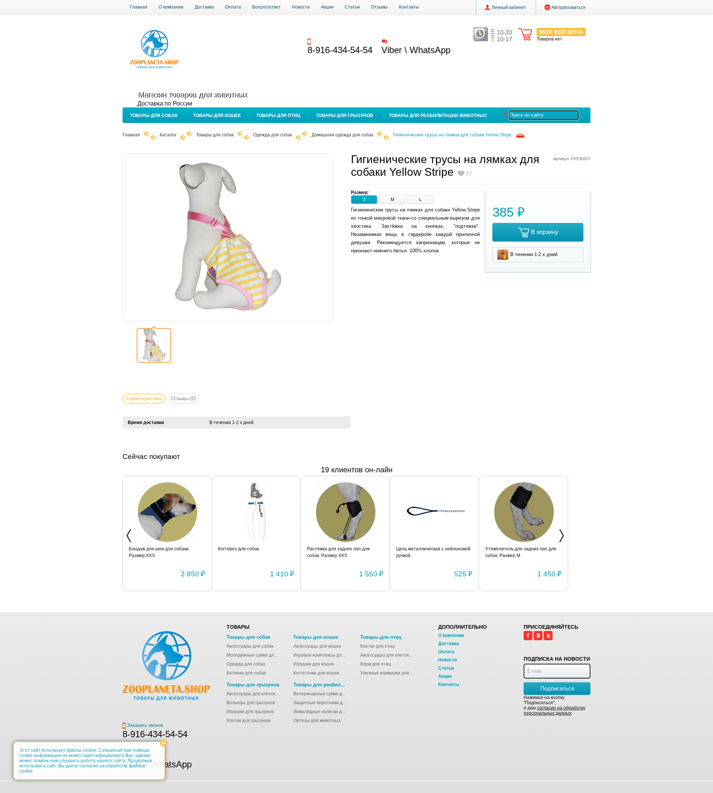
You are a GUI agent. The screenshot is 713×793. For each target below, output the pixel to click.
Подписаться (557, 688)
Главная (138, 7)
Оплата (233, 7)
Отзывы (379, 7)
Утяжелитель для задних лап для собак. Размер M (520, 552)
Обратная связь (406, 41)
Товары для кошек (217, 115)
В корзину (544, 232)
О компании (171, 7)
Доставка (204, 7)
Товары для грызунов (344, 115)
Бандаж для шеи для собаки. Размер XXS (159, 552)
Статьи (352, 7)
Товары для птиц (278, 115)
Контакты (409, 7)
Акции (327, 7)
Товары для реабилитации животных (438, 115)
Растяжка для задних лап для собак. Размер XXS (338, 552)
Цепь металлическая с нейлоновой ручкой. (433, 552)
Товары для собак (154, 115)
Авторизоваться (568, 7)
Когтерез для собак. (239, 548)
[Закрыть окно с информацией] (163, 743)
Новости (301, 7)
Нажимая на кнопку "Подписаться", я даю (554, 705)
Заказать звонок (331, 41)
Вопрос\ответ (266, 7)
